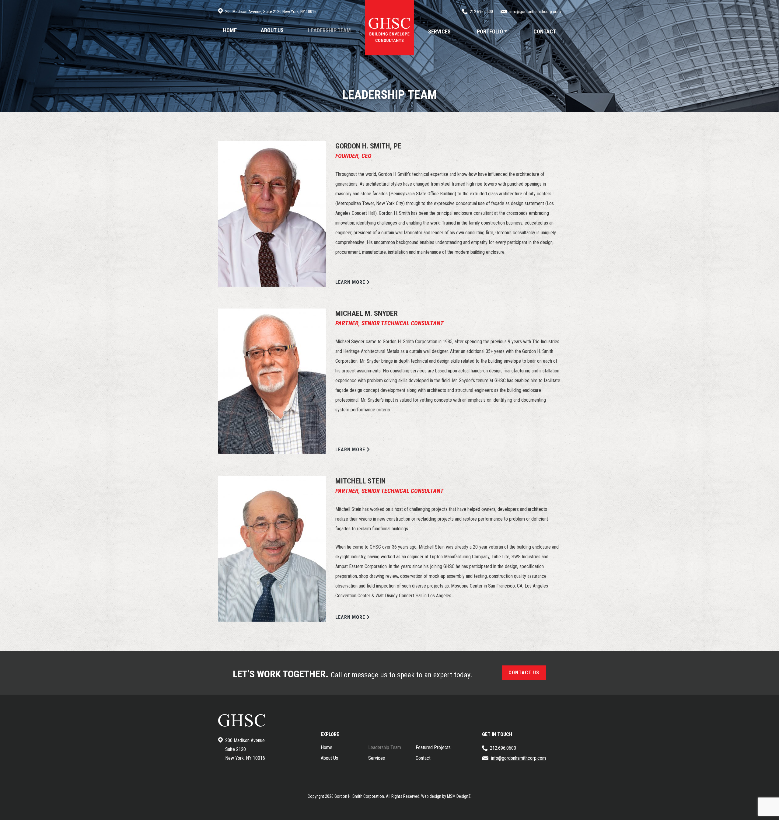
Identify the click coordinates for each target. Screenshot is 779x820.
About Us (329, 758)
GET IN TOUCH (497, 734)
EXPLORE (330, 734)
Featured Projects (433, 747)
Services (376, 758)
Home (326, 747)
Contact (423, 758)
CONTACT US (523, 672)
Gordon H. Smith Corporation (359, 796)
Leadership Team (384, 747)
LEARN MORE (351, 282)
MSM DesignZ (459, 796)
